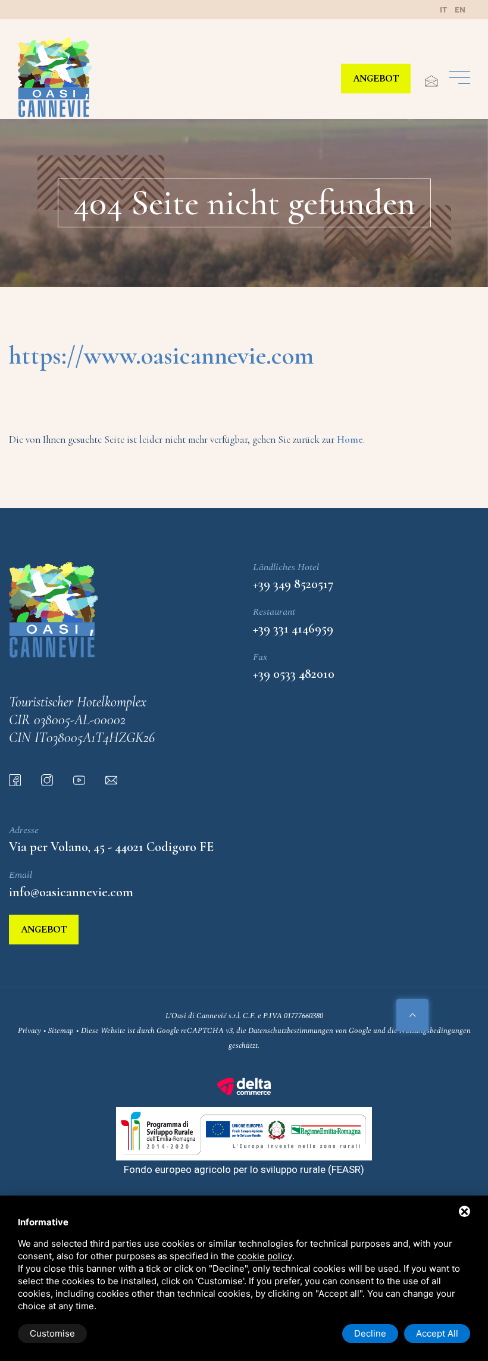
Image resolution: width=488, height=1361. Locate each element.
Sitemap (61, 1031)
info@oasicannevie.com (71, 892)
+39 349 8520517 (293, 584)
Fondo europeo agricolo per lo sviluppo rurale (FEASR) (244, 1169)
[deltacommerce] (244, 1085)
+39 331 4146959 (293, 628)
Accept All (437, 1333)
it (444, 9)
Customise (52, 1333)
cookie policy (264, 1256)
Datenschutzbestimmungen (290, 1031)
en (460, 9)
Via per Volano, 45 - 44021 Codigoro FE (111, 847)
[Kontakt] (425, 82)
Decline (370, 1333)
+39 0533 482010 (293, 673)
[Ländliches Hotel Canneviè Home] (55, 77)
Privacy (29, 1031)
